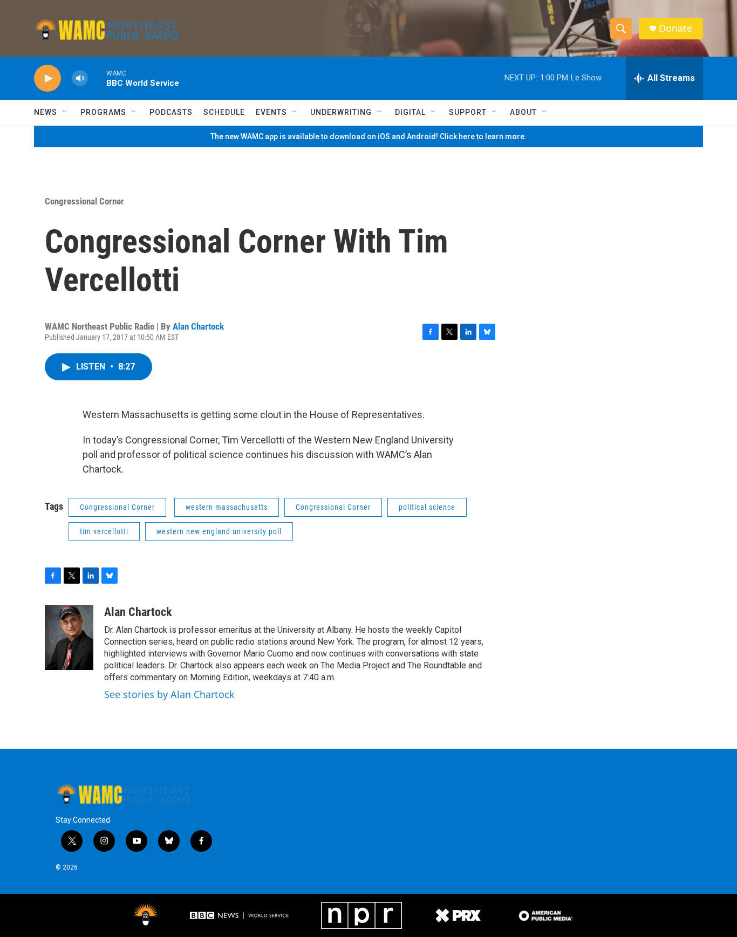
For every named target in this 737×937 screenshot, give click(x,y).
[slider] (97, 78)
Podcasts (171, 112)
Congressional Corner (84, 201)
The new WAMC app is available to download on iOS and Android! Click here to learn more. (368, 136)
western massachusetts (227, 507)
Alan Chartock (198, 326)
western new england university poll (219, 531)
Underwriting (341, 112)
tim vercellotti (104, 531)
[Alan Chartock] (69, 637)
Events (271, 112)
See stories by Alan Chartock (169, 694)
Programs (103, 112)
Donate (675, 28)
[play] (47, 78)
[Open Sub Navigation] (65, 112)
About (523, 112)
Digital (410, 112)
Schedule (224, 112)
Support (468, 112)
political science (427, 507)
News (45, 112)
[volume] (80, 78)
